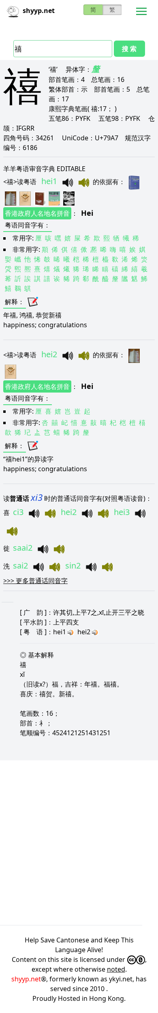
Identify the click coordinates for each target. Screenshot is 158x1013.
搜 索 (129, 48)
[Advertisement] (79, 843)
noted (116, 969)
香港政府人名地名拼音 (37, 213)
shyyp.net (26, 978)
